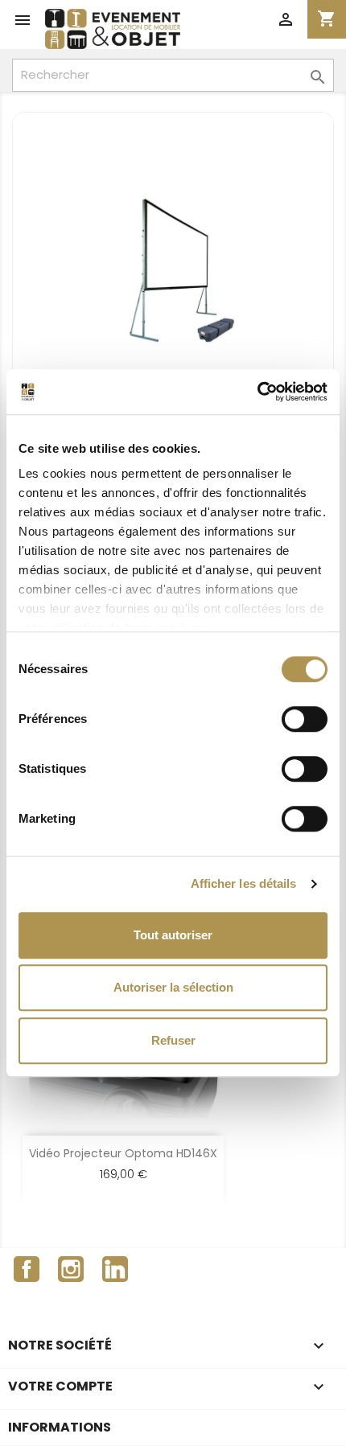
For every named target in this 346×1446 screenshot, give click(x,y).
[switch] (304, 719)
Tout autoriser (173, 935)
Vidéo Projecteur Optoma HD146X (123, 1153)
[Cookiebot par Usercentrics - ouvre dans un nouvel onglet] (257, 391)
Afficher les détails (244, 883)
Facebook (26, 1269)
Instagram (71, 1269)
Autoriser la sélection (173, 987)
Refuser (173, 1040)
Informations (59, 1427)
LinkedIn (115, 1269)
